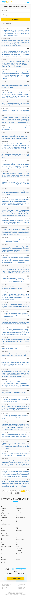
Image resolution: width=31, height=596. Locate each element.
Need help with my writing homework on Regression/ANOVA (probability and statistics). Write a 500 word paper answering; (15, 192)
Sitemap (3, 590)
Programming (19, 552)
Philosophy (18, 544)
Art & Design (3, 515)
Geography (3, 559)
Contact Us (4, 587)
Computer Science (5, 535)
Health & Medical (19, 508)
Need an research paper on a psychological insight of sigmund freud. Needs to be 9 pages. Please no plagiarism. (15, 436)
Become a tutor (5, 585)
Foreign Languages (5, 553)
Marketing (18, 532)
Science (18, 559)
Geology (3, 561)
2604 (12, 493)
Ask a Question (16, 578)
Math (17, 533)
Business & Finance (5, 524)
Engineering (3, 542)
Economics (3, 541)
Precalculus (18, 550)
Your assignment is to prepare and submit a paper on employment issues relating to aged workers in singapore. (15, 417)
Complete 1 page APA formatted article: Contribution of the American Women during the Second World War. (15, 184)
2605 (17, 493)
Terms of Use (21, 588)
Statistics (18, 562)
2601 (18, 491)
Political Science (19, 548)
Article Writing (4, 517)
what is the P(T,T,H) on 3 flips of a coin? (12, 348)
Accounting (3, 508)
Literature (18, 524)
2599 (9, 491)
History (17, 510)
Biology (2, 522)
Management (19, 530)
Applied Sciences (5, 512)
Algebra (2, 510)
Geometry (3, 562)
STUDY (7, 2)
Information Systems (20, 517)
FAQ (19, 585)
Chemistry (3, 532)
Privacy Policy (21, 587)
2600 (14, 491)
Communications (4, 533)
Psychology (18, 553)
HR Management (19, 512)
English (2, 544)
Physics (17, 546)
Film (2, 551)
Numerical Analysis (20, 539)
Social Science (19, 561)
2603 (27, 491)
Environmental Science (6, 546)
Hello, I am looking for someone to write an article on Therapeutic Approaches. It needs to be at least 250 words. (15, 156)
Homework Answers (6, 584)
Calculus (3, 530)
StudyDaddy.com (19, 592)
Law (17, 523)
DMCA (3, 588)
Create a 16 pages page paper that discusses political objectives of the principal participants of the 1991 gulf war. (15, 306)
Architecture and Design (6, 513)
